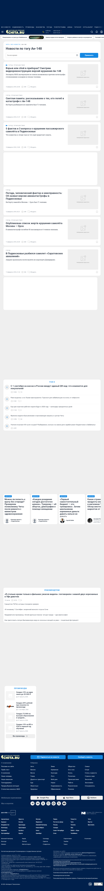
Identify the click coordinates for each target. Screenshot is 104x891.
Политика (71, 776)
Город (32, 776)
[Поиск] (91, 32)
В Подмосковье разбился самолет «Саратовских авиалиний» (34, 255)
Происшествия (73, 779)
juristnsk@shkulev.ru (6, 872)
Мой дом (54, 779)
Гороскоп (77, 27)
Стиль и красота (91, 773)
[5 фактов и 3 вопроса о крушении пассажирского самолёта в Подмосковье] (83, 135)
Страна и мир (90, 776)
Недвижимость (18, 27)
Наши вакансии (7, 779)
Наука (53, 783)
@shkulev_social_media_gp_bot (73, 854)
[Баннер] (36, 37)
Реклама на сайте (7, 766)
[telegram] (32, 803)
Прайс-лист (5, 770)
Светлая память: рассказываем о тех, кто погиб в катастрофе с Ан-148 (35, 100)
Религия (71, 789)
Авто (32, 766)
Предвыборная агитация (10, 786)
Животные (34, 786)
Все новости (6, 27)
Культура (54, 773)
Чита (7, 44)
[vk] (38, 803)
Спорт (87, 770)
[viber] (48, 803)
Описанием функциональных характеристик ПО (67, 862)
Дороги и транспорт (37, 779)
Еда (31, 783)
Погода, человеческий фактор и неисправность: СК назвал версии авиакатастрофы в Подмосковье (34, 196)
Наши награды (6, 776)
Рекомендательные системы (61, 875)
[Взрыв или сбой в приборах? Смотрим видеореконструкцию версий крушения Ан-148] (83, 74)
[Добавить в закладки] (97, 87)
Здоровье (33, 789)
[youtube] (64, 803)
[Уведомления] (96, 32)
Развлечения (72, 786)
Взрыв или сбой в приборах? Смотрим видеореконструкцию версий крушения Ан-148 (33, 69)
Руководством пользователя (61, 861)
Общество (71, 766)
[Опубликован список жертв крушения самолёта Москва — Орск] (83, 229)
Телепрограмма (60, 27)
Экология (88, 779)
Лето (52, 776)
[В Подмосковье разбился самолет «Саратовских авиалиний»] (83, 259)
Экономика (89, 783)
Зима (53, 766)
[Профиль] (101, 32)
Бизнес (33, 770)
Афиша (69, 27)
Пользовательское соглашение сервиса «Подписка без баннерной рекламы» (75, 878)
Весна (32, 773)
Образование (55, 789)
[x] (59, 803)
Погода (49, 27)
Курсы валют (88, 27)
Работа (70, 783)
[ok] (43, 803)
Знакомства (40, 27)
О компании (5, 773)
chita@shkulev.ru (23, 869)
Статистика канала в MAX (10, 789)
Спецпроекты (90, 786)
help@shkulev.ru (14, 873)
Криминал (54, 770)
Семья (87, 766)
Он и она (71, 770)
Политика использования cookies (63, 872)
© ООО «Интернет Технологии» (10, 884)
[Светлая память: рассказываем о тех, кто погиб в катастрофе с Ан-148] (83, 104)
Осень (70, 773)
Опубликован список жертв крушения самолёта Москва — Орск (34, 225)
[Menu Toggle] (2, 32)
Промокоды (29, 27)
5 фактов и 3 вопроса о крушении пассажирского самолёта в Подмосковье (35, 130)
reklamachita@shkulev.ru (88, 853)
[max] (54, 803)
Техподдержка (6, 783)
